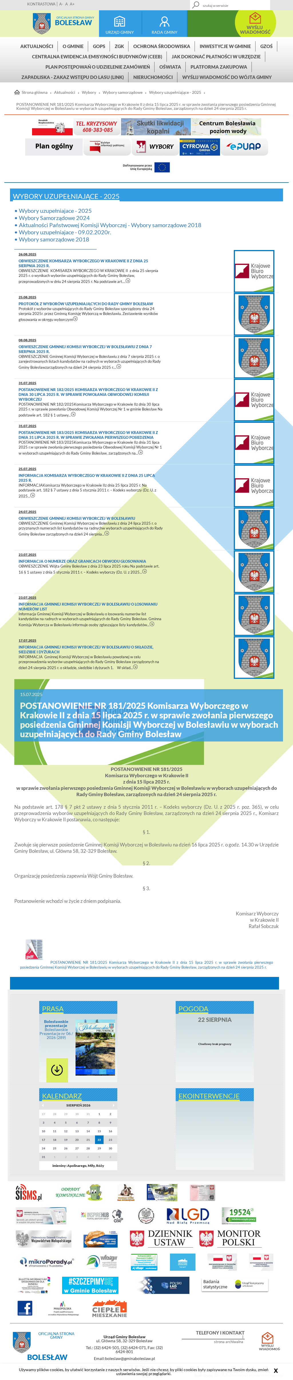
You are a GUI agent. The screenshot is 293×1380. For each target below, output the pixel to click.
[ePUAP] (244, 147)
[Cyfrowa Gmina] (200, 147)
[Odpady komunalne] (79, 1200)
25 (54, 1148)
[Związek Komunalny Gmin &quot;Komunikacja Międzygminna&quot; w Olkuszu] (162, 1200)
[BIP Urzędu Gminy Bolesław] (107, 147)
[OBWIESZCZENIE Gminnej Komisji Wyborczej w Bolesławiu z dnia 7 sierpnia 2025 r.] (254, 357)
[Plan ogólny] (54, 147)
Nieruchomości (153, 77)
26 (66, 1148)
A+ (72, 4)
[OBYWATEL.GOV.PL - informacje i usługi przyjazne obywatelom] (41, 1223)
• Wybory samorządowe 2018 (51, 239)
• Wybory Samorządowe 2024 (52, 217)
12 (66, 1131)
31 (43, 1157)
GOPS (99, 46)
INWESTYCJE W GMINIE (225, 46)
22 (99, 1139)
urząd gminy (120, 32)
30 (110, 1148)
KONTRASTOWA (41, 4)
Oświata (170, 67)
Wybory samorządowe (122, 92)
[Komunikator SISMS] (28, 1200)
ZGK (119, 46)
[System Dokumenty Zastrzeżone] (101, 1246)
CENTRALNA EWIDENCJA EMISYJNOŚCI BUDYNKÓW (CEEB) (97, 56)
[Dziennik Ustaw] (161, 1246)
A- (61, 4)
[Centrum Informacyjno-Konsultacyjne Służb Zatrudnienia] (239, 1223)
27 (77, 1148)
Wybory (89, 92)
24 (43, 1148)
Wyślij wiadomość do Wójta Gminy (227, 77)
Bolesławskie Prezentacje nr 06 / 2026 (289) (56, 1029)
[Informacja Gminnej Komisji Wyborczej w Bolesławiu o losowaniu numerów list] (254, 614)
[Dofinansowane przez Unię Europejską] (146, 167)
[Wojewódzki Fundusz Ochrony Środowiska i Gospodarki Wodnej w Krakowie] (101, 1269)
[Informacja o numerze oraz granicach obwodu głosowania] (254, 571)
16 (110, 1131)
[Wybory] (155, 147)
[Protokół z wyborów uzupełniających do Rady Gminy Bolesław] (254, 314)
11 (54, 1131)
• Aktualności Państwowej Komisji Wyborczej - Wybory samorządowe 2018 (107, 224)
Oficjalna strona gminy (75, 17)
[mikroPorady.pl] (46, 1269)
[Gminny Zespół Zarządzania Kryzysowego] (96, 127)
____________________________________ (55, 246)
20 (77, 1139)
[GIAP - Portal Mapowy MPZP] (102, 1223)
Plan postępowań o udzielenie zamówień (97, 67)
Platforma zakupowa (219, 67)
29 (99, 1148)
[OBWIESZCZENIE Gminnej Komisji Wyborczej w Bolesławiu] (254, 528)
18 (54, 1139)
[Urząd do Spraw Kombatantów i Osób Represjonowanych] (146, 1223)
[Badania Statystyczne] (235, 1292)
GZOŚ (266, 46)
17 (43, 1139)
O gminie (73, 46)
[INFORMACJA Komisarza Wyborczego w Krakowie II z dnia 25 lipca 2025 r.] (254, 486)
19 (66, 1139)
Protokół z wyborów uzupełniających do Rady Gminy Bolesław (86, 304)
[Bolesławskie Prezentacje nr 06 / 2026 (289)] (95, 1074)
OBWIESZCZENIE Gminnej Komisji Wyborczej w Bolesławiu (77, 518)
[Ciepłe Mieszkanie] (109, 1316)
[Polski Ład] (159, 1292)
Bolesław (73, 22)
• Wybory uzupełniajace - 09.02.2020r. (62, 232)
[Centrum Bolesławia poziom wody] (226, 127)
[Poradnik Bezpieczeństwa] (52, 127)
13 (77, 1131)
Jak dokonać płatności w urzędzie (216, 56)
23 (110, 1139)
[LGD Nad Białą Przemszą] (188, 1223)
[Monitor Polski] (230, 1246)
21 (88, 1139)
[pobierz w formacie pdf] (57, 1070)
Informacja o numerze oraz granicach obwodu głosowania (82, 561)
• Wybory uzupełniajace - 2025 (53, 210)
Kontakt (240, 3)
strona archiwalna (228, 1341)
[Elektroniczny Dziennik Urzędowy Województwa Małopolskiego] (44, 1246)
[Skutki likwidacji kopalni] (156, 127)
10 (43, 1131)
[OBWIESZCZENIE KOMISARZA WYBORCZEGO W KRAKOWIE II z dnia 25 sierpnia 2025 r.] (254, 271)
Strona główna (42, 23)
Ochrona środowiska (161, 46)
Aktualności (36, 46)
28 (88, 1148)
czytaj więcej (128, 280)
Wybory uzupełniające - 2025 (175, 92)
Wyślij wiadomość (267, 1347)
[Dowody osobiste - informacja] (202, 1200)
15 (99, 1131)
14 (88, 1131)
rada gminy (164, 32)
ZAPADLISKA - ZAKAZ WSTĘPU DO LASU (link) (72, 77)
